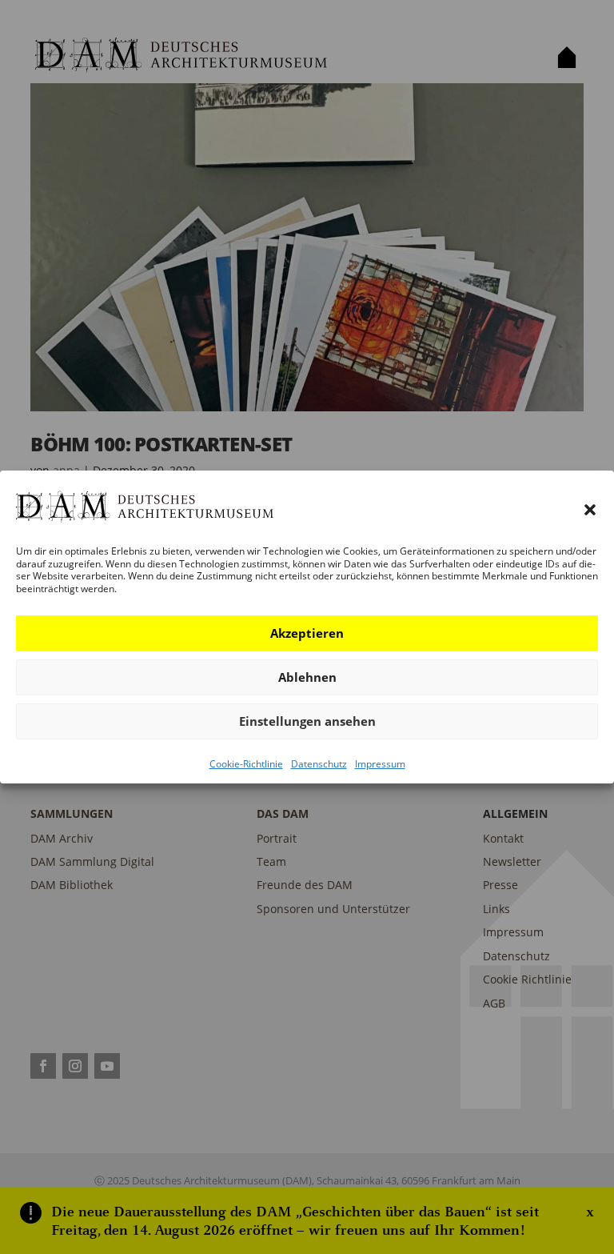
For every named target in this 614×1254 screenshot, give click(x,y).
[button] (590, 510)
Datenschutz (319, 764)
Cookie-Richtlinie (246, 764)
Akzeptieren (307, 633)
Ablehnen (307, 677)
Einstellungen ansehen (307, 721)
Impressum (380, 764)
